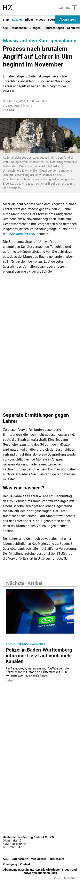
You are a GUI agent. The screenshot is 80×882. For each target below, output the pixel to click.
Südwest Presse (22, 234)
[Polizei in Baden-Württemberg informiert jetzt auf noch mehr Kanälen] (40, 612)
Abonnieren (67, 19)
